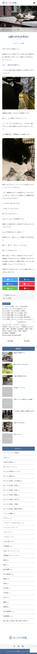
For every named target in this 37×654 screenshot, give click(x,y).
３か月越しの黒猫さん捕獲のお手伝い (24, 411)
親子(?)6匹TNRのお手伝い (21, 364)
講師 (20, 331)
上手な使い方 (21, 322)
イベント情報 (6, 319)
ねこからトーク (6, 308)
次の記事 (26, 341)
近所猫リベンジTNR (19, 388)
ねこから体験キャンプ (19, 308)
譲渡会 (25, 331)
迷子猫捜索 (5, 333)
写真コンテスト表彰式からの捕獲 (23, 399)
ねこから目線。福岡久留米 (22, 317)
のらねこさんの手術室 (20, 269)
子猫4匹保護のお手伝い (20, 376)
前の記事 (10, 341)
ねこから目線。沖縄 (7, 317)
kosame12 (12, 295)
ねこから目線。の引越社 (18, 310)
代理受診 (4, 326)
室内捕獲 (13, 328)
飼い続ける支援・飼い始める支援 (11, 335)
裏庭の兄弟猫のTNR (19, 353)
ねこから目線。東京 (20, 315)
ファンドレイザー (7, 324)
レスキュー (23, 324)
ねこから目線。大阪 (20, 313)
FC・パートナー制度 (8, 306)
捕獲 (23, 43)
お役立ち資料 (23, 306)
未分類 (4, 331)
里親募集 (12, 333)
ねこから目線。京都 (7, 313)
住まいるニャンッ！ (14, 326)
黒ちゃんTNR (17, 434)
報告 (7, 328)
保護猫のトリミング (27, 326)
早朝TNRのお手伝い (19, 422)
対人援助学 (20, 328)
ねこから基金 (6, 310)
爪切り (15, 331)
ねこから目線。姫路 (7, 315)
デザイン (13, 319)
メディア (16, 324)
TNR (20, 43)
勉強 (3, 328)
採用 (30, 328)
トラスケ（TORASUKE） (25, 319)
